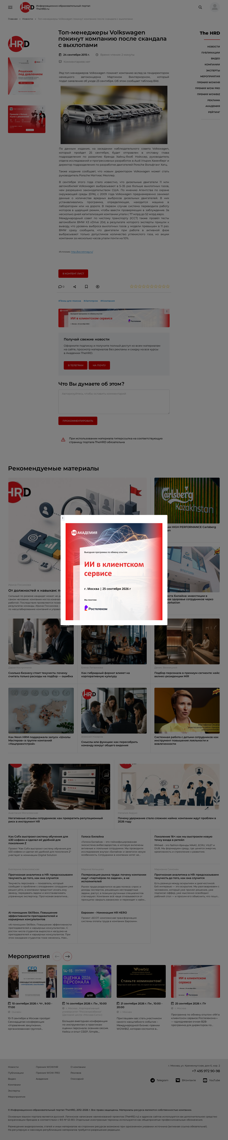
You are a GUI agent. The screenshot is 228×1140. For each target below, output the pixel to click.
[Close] (164, 517)
